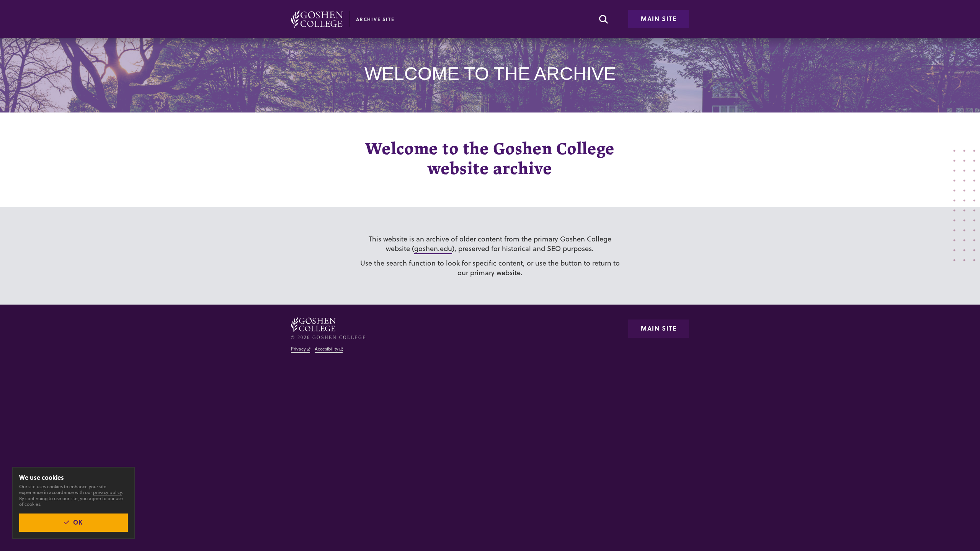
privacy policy (107, 492)
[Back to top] (317, 19)
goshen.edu (433, 248)
